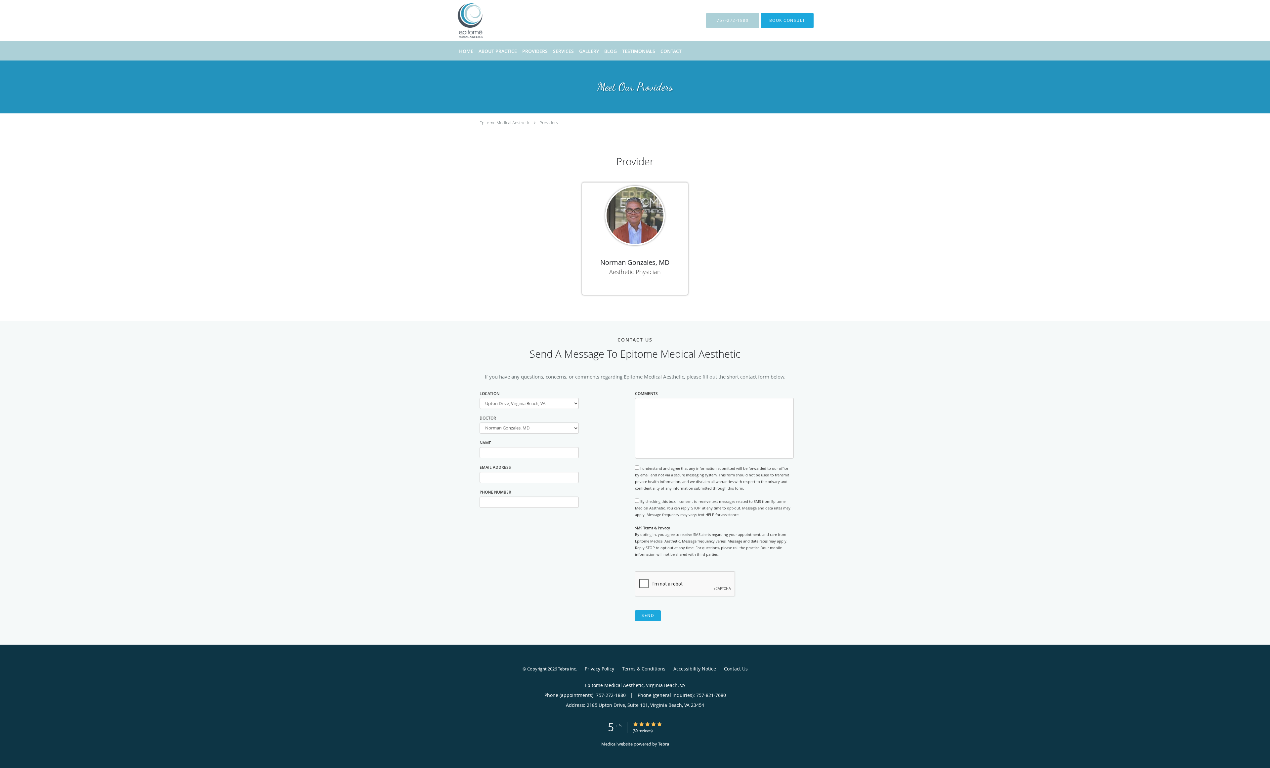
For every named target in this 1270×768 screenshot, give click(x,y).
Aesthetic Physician (635, 271)
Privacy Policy (599, 669)
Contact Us (736, 669)
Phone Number (495, 492)
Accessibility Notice (694, 669)
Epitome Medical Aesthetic (505, 123)
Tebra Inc (567, 669)
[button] (787, 20)
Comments (646, 393)
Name (485, 443)
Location (489, 393)
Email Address (495, 467)
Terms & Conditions (643, 669)
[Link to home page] (460, 20)
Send (648, 615)
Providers (548, 123)
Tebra (663, 744)
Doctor (488, 418)
